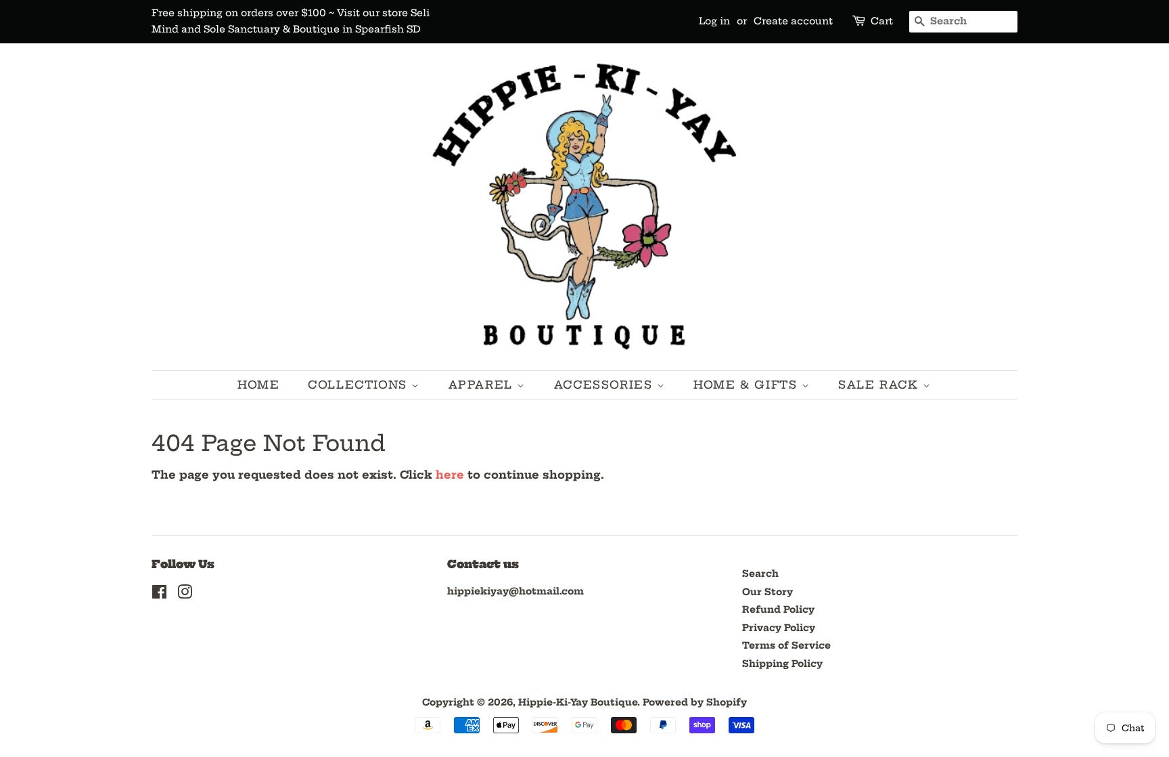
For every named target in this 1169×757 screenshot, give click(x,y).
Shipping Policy (782, 664)
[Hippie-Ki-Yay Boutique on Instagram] (184, 595)
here (450, 474)
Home (258, 384)
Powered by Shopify (695, 702)
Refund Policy (778, 609)
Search (760, 574)
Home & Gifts (747, 384)
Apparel (483, 384)
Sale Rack (880, 384)
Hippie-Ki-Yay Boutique (577, 702)
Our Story (767, 592)
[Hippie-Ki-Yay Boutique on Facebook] (159, 595)
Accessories (605, 384)
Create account (793, 21)
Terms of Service (786, 645)
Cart (882, 21)
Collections (359, 384)
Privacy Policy (778, 628)
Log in (714, 21)
